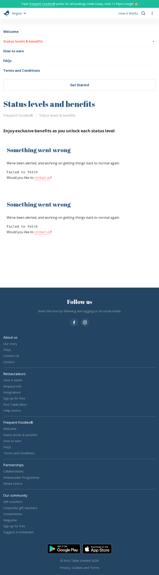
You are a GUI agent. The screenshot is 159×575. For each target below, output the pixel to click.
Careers (9, 362)
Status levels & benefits (23, 41)
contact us (42, 177)
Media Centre (13, 483)
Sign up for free (14, 398)
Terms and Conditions (21, 70)
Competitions (12, 514)
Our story (10, 343)
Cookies (77, 567)
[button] (18, 13)
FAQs (7, 61)
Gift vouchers (12, 502)
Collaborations (13, 471)
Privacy (65, 567)
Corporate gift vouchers (20, 508)
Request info (12, 386)
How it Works (128, 13)
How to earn (13, 51)
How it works (12, 380)
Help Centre (12, 410)
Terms (94, 567)
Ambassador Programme (21, 477)
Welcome (11, 31)
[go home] (6, 13)
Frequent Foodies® (42, 4)
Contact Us (11, 356)
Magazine (10, 520)
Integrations (12, 392)
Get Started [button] (79, 85)
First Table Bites (15, 404)
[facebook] (74, 321)
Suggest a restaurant (18, 532)
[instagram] (85, 321)
